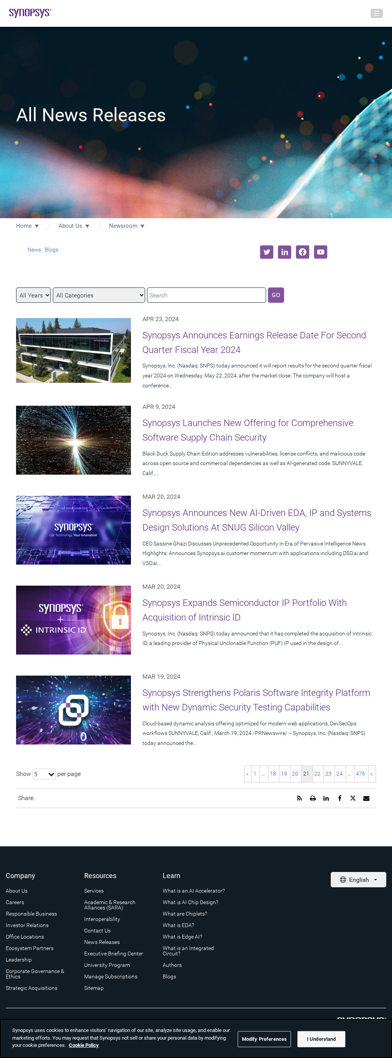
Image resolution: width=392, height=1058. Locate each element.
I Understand (321, 1039)
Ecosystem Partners (30, 948)
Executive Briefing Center (113, 953)
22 (317, 774)
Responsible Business (31, 914)
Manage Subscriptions (110, 976)
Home (24, 225)
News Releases (102, 942)
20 (295, 774)
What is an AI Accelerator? (194, 891)
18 (273, 774)
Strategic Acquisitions (31, 988)
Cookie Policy (84, 1045)
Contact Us (97, 930)
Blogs (51, 250)
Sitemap (94, 988)
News (34, 250)
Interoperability (102, 919)
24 (339, 774)
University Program (107, 965)
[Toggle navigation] (377, 13)
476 (360, 774)
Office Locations (25, 937)
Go (276, 295)
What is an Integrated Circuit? (188, 951)
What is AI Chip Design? (190, 902)
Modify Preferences (264, 1039)
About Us (70, 225)
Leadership (19, 960)
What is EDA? (178, 925)
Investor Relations (27, 925)
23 (328, 774)
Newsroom (123, 225)
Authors (172, 965)
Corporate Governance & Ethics (35, 974)
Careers (15, 902)
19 (284, 774)
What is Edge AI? (182, 937)
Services (94, 891)
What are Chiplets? (185, 914)
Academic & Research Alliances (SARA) (110, 905)
